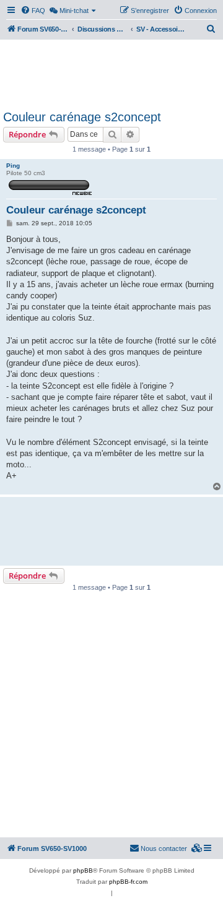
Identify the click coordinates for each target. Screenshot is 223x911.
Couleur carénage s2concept (82, 117)
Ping (13, 165)
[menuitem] (32, 10)
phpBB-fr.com (128, 881)
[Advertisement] (111, 73)
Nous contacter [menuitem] (164, 848)
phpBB (83, 870)
